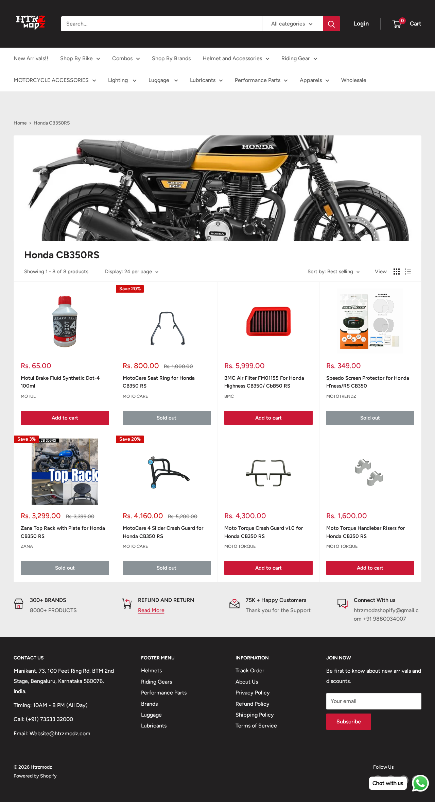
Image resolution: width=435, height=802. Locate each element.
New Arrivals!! (31, 58)
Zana (27, 546)
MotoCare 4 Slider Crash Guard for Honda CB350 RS (163, 532)
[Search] (331, 23)
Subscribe (348, 721)
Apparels (311, 80)
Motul (28, 396)
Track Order (250, 670)
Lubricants (202, 80)
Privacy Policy (253, 692)
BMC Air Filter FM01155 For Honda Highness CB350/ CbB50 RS (264, 382)
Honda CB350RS (52, 123)
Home (20, 123)
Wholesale (353, 80)
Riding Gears (156, 681)
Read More (151, 610)
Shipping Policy (255, 714)
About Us (247, 681)
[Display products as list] (408, 271)
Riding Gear (295, 58)
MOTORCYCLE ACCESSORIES (51, 80)
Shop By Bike (76, 58)
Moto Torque (240, 546)
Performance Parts (257, 80)
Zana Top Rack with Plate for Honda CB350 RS (63, 532)
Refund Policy (252, 704)
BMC (229, 396)
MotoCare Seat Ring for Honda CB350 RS (159, 382)
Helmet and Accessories (232, 58)
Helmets (151, 670)
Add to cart (65, 418)
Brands (149, 704)
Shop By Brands (171, 58)
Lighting (118, 80)
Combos (122, 58)
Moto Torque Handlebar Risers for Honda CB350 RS (365, 532)
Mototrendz (341, 396)
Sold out (166, 418)
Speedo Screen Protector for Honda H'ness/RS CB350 (367, 382)
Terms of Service (256, 725)
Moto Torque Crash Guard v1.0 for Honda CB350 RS (263, 532)
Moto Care (135, 396)
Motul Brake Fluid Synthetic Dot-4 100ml (60, 382)
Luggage (160, 80)
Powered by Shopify (35, 776)
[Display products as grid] (397, 271)
